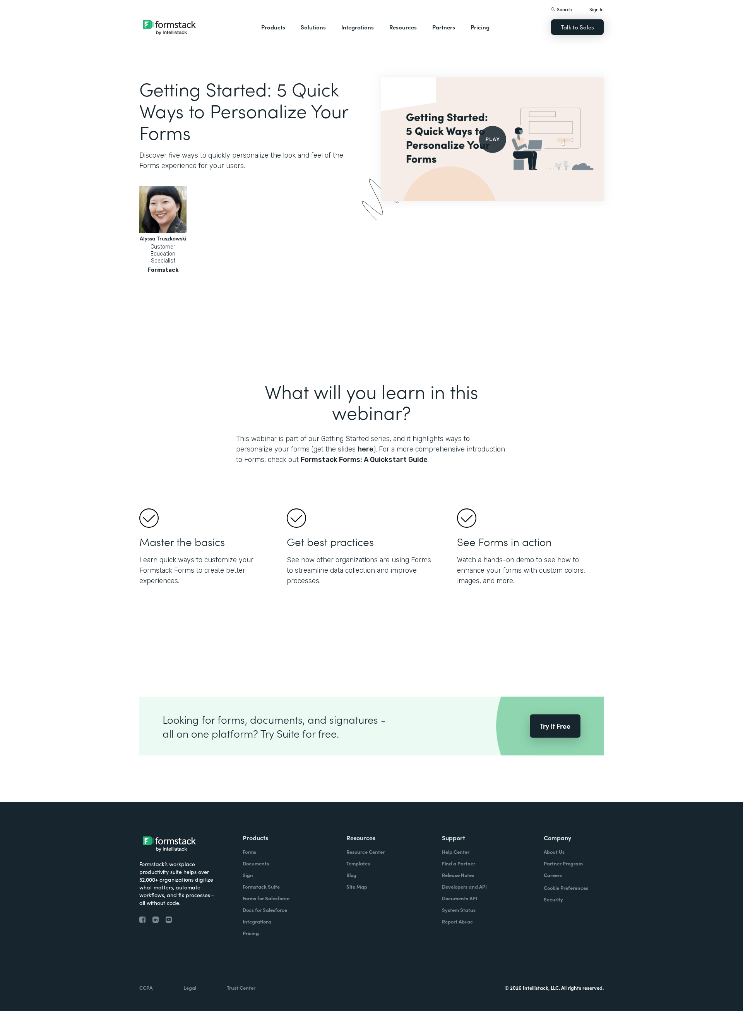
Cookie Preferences (566, 887)
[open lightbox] (492, 139)
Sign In (596, 9)
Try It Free (555, 726)
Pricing (480, 27)
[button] (273, 27)
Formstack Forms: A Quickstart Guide (364, 459)
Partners (443, 27)
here (365, 449)
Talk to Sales (577, 27)
